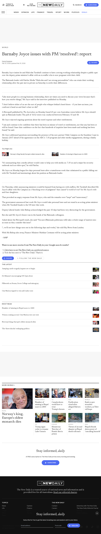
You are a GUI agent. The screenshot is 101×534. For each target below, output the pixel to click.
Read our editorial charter (65, 492)
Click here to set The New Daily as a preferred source (26, 250)
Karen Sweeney (7, 61)
